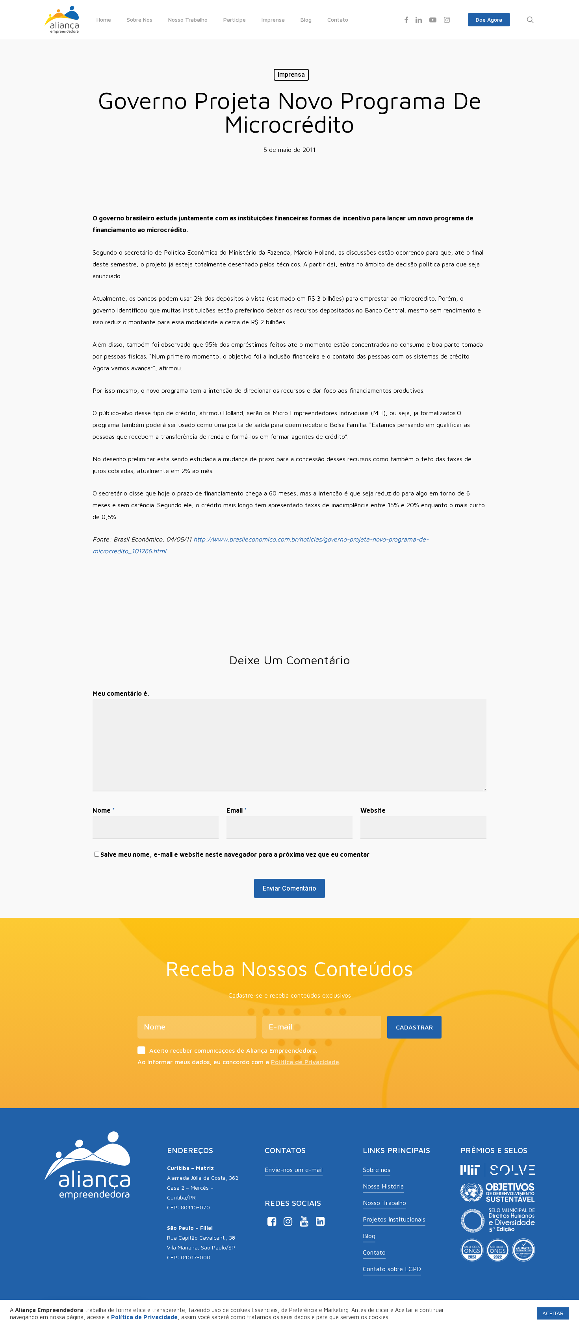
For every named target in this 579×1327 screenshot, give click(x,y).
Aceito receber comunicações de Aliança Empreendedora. (233, 1050)
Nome (104, 810)
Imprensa (291, 74)
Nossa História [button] (383, 1186)
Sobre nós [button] (376, 1169)
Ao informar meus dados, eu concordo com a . (239, 1061)
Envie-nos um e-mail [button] (294, 1169)
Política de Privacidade (305, 1061)
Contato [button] (374, 1252)
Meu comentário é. (121, 693)
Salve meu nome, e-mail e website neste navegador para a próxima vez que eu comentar (234, 854)
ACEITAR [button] (553, 1313)
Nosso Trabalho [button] (384, 1202)
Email (236, 810)
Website (373, 810)
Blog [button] (369, 1235)
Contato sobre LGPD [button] (392, 1268)
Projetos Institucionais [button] (394, 1219)
